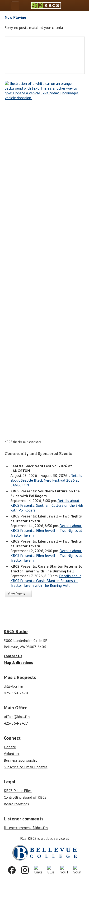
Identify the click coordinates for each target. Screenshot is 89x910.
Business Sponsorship (20, 760)
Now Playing (15, 17)
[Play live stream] (76, 5)
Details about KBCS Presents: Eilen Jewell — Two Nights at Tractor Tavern (46, 530)
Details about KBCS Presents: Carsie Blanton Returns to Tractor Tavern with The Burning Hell (45, 580)
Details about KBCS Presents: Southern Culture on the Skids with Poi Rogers (47, 505)
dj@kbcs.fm (13, 686)
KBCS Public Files (18, 790)
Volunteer (11, 753)
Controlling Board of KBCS (25, 797)
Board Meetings (16, 804)
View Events (17, 594)
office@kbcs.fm (17, 716)
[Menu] (15, 5)
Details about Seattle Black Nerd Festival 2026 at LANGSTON (46, 480)
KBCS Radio (16, 631)
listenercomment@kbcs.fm (26, 827)
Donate (10, 746)
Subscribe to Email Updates (25, 767)
